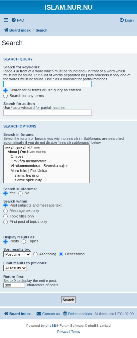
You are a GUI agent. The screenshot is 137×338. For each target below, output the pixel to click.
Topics (33, 241)
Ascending (47, 254)
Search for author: (19, 104)
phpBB (51, 325)
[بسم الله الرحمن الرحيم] (46, 147)
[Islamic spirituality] (46, 180)
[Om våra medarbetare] (46, 161)
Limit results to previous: (25, 263)
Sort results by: (16, 249)
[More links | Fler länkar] (46, 171)
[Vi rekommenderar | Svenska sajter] (46, 166)
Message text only (24, 210)
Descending (74, 254)
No (26, 193)
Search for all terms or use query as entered (45, 90)
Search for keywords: (22, 67)
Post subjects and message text (35, 205)
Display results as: (19, 237)
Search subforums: (20, 189)
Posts (14, 241)
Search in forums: (19, 134)
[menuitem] (17, 20)
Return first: (14, 277)
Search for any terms (26, 96)
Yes (12, 193)
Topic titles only (21, 216)
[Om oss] (46, 156)
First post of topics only (28, 221)
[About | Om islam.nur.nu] (46, 152)
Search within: (16, 201)
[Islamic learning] (46, 175)
